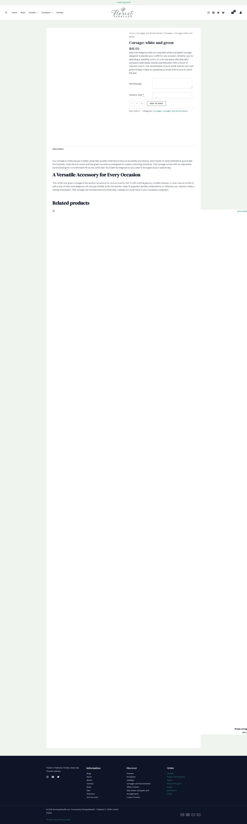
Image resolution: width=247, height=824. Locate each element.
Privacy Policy (52, 820)
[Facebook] (213, 12)
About (89, 780)
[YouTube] (223, 12)
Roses (169, 787)
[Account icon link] (241, 12)
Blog (89, 773)
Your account (92, 797)
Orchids (170, 773)
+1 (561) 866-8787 (123, 2)
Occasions (46, 12)
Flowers (32, 12)
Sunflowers (172, 790)
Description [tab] (58, 149)
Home (14, 12)
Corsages (168, 33)
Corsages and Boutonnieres (149, 33)
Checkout (91, 794)
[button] (6, 12)
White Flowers (133, 787)
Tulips (169, 794)
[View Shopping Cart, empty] (232, 12)
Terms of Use (64, 820)
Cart (88, 790)
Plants (169, 780)
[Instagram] (208, 12)
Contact (59, 12)
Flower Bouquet (174, 784)
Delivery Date (135, 95)
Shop (23, 12)
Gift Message (135, 84)
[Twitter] (218, 12)
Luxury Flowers (133, 797)
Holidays (130, 780)
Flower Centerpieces (176, 777)
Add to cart (156, 103)
